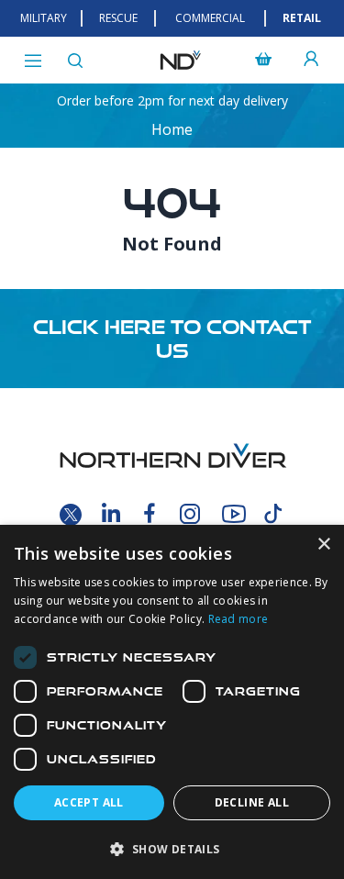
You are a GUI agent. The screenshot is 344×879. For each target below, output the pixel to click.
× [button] (323, 544)
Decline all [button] (252, 802)
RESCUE (118, 18)
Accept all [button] (89, 802)
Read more (238, 619)
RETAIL (302, 18)
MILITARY (43, 18)
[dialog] (172, 702)
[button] (172, 849)
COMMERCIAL (210, 18)
